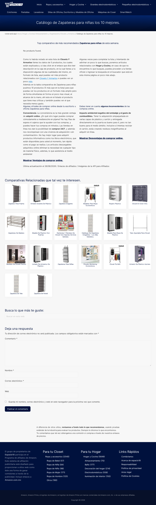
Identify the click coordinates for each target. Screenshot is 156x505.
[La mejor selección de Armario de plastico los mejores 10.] (41, 194)
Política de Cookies (130, 476)
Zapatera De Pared (41, 293)
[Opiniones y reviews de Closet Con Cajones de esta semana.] (66, 223)
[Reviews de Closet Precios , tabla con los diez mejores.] (16, 254)
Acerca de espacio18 (131, 460)
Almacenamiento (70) (95, 460)
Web (7, 391)
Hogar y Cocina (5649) (94, 456)
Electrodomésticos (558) (96, 472)
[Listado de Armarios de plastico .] (41, 254)
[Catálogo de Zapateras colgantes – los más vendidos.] (90, 223)
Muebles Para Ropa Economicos (90, 204)
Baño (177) (90, 464)
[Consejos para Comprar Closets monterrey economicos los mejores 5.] (90, 254)
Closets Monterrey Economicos (90, 265)
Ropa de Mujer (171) (56, 472)
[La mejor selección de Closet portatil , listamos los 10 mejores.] (115, 254)
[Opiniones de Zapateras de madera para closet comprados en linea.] (16, 223)
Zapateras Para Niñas (66, 264)
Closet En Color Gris (139, 204)
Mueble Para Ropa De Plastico (115, 234)
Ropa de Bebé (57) (55, 460)
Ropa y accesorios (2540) (57, 456)
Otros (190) (52, 480)
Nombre (9, 370)
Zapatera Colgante (66, 204)
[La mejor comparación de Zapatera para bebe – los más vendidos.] (66, 254)
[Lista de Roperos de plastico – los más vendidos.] (115, 194)
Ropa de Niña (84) (55, 464)
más (30, 81)
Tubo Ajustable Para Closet (140, 233)
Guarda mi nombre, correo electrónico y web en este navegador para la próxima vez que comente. (54, 402)
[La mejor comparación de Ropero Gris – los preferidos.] (140, 194)
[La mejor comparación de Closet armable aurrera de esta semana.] (140, 254)
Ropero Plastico (115, 204)
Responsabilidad (128, 464)
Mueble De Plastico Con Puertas (41, 234)
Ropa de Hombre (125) (57, 476)
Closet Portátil (115, 264)
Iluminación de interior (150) (98, 476)
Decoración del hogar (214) (97, 468)
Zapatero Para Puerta (16, 204)
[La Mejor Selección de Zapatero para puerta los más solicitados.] (16, 194)
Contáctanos (127, 456)
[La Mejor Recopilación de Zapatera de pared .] (41, 283)
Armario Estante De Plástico (41, 204)
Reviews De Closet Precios (16, 264)
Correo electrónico (14, 381)
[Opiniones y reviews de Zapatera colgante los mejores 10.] (66, 194)
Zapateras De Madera (16, 233)
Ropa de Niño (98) (55, 468)
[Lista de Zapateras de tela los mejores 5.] (16, 283)
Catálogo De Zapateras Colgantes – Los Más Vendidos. (90, 235)
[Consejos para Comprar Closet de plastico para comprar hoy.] (115, 223)
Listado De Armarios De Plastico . (41, 265)
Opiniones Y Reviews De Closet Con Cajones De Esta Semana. (65, 235)
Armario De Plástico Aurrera (139, 264)
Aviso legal (126, 472)
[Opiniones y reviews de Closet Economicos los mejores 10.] (90, 194)
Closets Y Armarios (48, 78)
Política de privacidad (131, 468)
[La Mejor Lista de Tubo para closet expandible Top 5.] (140, 223)
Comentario (11, 338)
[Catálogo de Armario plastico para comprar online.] (41, 223)
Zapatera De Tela (16, 293)
